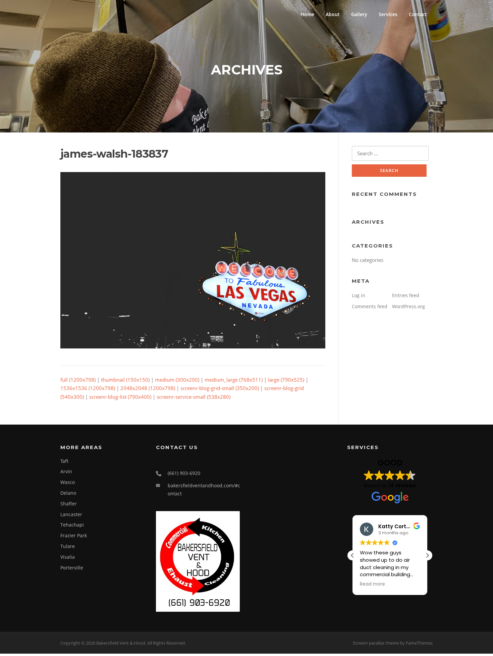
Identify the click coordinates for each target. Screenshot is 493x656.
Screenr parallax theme (376, 643)
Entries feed (405, 295)
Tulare (67, 546)
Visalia (67, 557)
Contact (418, 14)
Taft (64, 461)
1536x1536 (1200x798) (87, 388)
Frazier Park (73, 535)
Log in (358, 295)
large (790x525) (286, 379)
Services (388, 14)
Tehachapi (72, 525)
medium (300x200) (177, 379)
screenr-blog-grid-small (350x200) (219, 388)
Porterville (71, 567)
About (333, 14)
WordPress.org (408, 306)
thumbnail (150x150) (125, 379)
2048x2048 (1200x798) (147, 388)
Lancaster (71, 514)
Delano (68, 493)
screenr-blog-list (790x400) (120, 396)
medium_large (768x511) (234, 379)
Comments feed (369, 306)
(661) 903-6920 (184, 473)
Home (307, 14)
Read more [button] (372, 584)
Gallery (359, 14)
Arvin (66, 471)
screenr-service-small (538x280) (193, 396)
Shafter (68, 503)
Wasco (67, 482)
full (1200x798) (78, 379)
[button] (427, 555)
